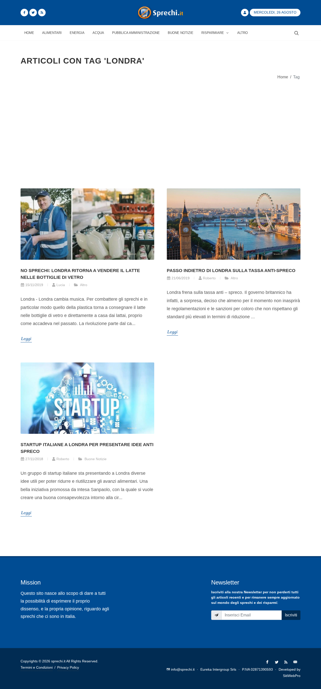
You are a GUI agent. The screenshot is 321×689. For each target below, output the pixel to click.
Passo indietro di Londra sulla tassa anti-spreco (231, 270)
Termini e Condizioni (37, 667)
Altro (83, 285)
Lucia (60, 285)
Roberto (209, 278)
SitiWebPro (291, 676)
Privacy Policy (68, 667)
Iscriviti (291, 615)
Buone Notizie (95, 459)
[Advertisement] (160, 130)
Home (282, 77)
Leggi (26, 338)
